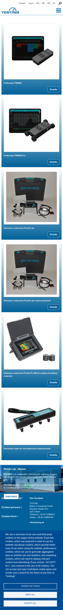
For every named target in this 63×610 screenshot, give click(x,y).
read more (11, 496)
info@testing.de (37, 522)
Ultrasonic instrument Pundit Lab (19, 228)
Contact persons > (11, 507)
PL (54, 3)
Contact (22, 3)
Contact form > (9, 516)
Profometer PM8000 (13, 83)
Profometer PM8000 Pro (14, 155)
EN (37, 3)
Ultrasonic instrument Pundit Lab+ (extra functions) (27, 301)
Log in (31, 3)
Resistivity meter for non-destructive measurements (27, 449)
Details (53, 89)
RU (48, 3)
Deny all (30, 595)
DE (43, 3)
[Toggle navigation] (59, 10)
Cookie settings (30, 586)
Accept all (30, 603)
